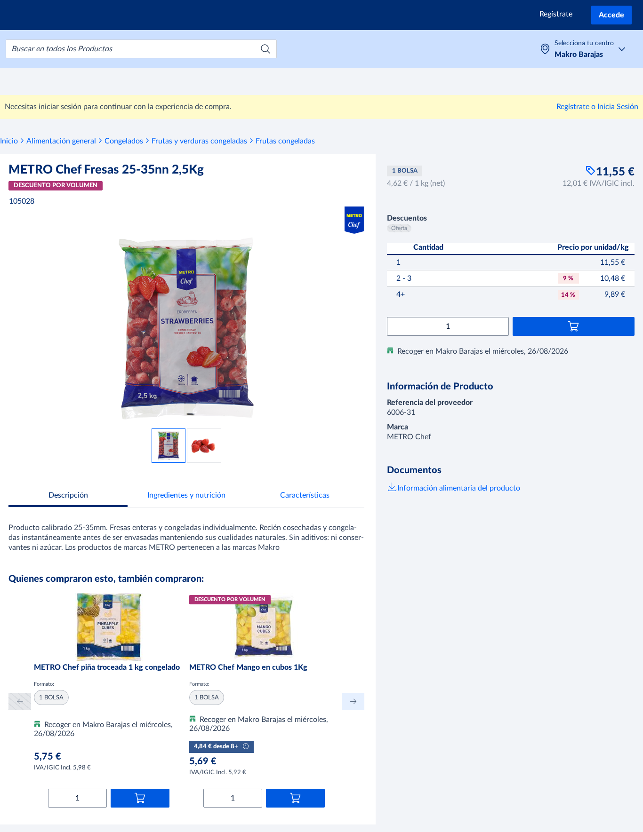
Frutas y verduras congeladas (199, 141)
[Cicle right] (353, 701)
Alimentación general (61, 141)
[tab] (68, 496)
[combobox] (141, 49)
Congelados (123, 141)
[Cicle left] (19, 701)
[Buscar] (265, 49)
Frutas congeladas (285, 141)
